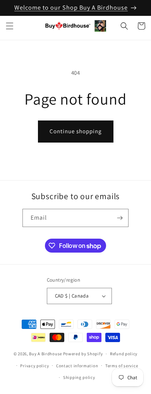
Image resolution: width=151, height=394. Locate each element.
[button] (9, 25)
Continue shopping (76, 131)
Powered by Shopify (83, 353)
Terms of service (121, 365)
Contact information (77, 365)
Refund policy (123, 353)
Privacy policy (34, 365)
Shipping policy (79, 377)
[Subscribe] (119, 218)
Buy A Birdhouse (45, 353)
